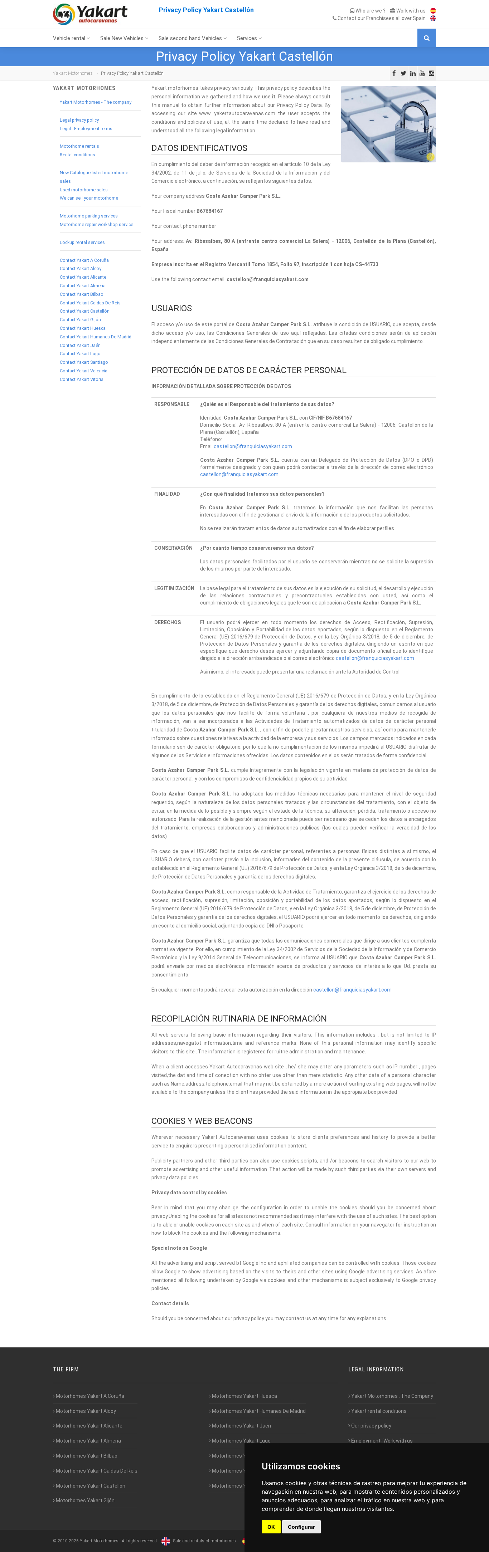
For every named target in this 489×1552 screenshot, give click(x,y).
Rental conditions (77, 154)
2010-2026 (68, 1540)
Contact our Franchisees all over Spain (381, 18)
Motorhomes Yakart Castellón (90, 1486)
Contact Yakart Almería (83, 285)
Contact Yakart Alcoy (80, 268)
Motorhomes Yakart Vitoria (243, 1486)
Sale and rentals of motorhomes (204, 1540)
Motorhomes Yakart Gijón (85, 1500)
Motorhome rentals (79, 146)
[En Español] (431, 11)
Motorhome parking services (89, 216)
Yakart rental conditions (378, 1411)
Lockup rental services (82, 242)
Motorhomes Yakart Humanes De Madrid (258, 1411)
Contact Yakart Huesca (83, 328)
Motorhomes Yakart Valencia (245, 1471)
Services (247, 38)
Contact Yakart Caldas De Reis (90, 302)
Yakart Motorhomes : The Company (391, 1396)
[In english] (431, 18)
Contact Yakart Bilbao (81, 294)
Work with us (410, 11)
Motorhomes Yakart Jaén (241, 1426)
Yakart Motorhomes (73, 73)
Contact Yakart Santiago (84, 362)
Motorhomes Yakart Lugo (241, 1441)
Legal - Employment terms (86, 128)
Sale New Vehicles (122, 38)
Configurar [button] (301, 1527)
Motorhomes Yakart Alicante (88, 1426)
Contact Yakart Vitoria (81, 379)
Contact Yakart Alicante (83, 277)
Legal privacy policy (79, 120)
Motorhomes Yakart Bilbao (86, 1456)
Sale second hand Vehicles (191, 38)
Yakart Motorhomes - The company (95, 102)
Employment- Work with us (381, 1441)
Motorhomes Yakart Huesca (244, 1396)
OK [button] (271, 1527)
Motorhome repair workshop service (96, 224)
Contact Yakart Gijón (80, 319)
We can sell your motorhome (89, 198)
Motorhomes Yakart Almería (88, 1441)
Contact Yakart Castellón (85, 311)
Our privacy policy (370, 1426)
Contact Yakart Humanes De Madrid (95, 336)
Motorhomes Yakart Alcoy (85, 1411)
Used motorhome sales (84, 189)
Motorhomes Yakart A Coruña (89, 1396)
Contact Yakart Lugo (80, 353)
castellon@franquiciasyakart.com (253, 446)
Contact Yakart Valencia (83, 370)
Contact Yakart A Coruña (84, 260)
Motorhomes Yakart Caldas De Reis (96, 1471)
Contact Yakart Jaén (80, 345)
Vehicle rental (70, 38)
